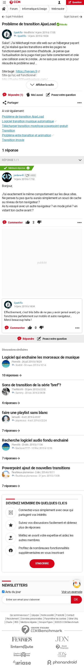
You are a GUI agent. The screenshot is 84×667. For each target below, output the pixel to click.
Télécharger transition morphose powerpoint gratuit (35, 126)
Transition (8, 130)
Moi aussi (37, 94)
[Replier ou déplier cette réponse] (80, 160)
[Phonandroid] (62, 662)
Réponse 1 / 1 (10, 159)
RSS (16, 622)
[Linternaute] (22, 647)
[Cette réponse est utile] (27, 222)
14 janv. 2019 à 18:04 (38, 35)
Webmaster (57, 8)
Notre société (47, 615)
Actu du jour (12, 592)
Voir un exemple (72, 592)
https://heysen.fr (26, 71)
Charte (9, 622)
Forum (14, 8)
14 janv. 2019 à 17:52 (24, 179)
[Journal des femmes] (22, 639)
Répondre (28, 338)
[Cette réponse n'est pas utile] (39, 222)
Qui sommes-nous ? (19, 615)
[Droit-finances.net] (62, 647)
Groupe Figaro (46, 622)
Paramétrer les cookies (55, 618)
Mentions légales (29, 622)
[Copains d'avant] (22, 654)
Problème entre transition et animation (26, 135)
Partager (12, 102)
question (77, 2)
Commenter (15, 222)
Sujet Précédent (14, 16)
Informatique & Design (34, 8)
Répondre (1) (15, 94)
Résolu (63, 24)
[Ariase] (22, 662)
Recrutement (12, 618)
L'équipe (35, 615)
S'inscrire (42, 563)
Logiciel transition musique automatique (28, 121)
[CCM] (15, 2)
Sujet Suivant (71, 16)
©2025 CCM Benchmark (67, 622)
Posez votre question (63, 94)
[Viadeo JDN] (62, 654)
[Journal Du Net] (62, 639)
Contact (70, 615)
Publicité (60, 615)
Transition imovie (13, 140)
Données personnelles (31, 618)
